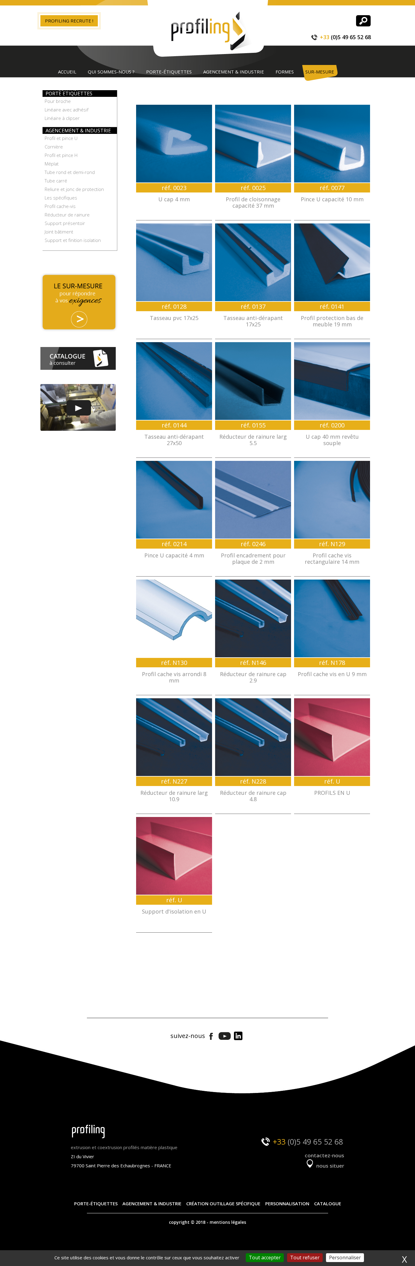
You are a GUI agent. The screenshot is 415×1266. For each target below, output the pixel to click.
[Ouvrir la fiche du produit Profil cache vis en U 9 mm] (332, 618)
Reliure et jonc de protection (74, 189)
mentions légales (228, 1222)
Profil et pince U (61, 138)
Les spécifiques (61, 198)
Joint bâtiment (59, 232)
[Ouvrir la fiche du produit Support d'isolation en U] (174, 856)
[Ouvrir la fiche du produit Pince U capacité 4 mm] (174, 500)
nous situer (329, 1165)
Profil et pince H (61, 155)
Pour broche (58, 101)
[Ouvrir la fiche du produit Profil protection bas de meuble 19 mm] (332, 262)
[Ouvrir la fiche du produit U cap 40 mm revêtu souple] (332, 381)
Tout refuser (305, 1257)
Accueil (67, 72)
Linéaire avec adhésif (66, 110)
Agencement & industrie (233, 72)
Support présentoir (65, 223)
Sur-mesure (319, 72)
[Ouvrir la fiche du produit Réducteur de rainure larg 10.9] (174, 737)
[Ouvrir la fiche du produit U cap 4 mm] (174, 143)
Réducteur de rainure (67, 215)
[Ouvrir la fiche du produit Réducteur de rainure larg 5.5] (253, 381)
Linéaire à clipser (62, 118)
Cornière (54, 147)
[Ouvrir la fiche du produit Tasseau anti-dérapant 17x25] (253, 262)
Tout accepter (265, 1257)
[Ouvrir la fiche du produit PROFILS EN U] (332, 737)
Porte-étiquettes (169, 72)
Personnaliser (345, 1257)
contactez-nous (324, 1155)
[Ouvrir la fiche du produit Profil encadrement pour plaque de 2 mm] (253, 500)
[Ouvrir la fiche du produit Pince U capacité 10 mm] (332, 143)
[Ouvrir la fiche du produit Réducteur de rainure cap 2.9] (253, 618)
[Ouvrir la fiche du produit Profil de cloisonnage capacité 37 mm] (253, 143)
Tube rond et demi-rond (70, 172)
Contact (68, 89)
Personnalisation (287, 1203)
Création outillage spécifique (223, 1203)
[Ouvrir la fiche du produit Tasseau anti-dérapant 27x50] (174, 381)
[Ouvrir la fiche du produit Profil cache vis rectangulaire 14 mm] (332, 500)
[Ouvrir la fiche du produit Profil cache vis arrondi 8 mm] (174, 618)
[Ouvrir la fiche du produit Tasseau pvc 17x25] (174, 262)
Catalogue (327, 1203)
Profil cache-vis (60, 206)
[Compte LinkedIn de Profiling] (238, 1036)
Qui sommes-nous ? (111, 72)
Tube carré (56, 181)
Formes (285, 72)
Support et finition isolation (73, 240)
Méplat (52, 164)
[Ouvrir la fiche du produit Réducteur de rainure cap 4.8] (253, 737)
